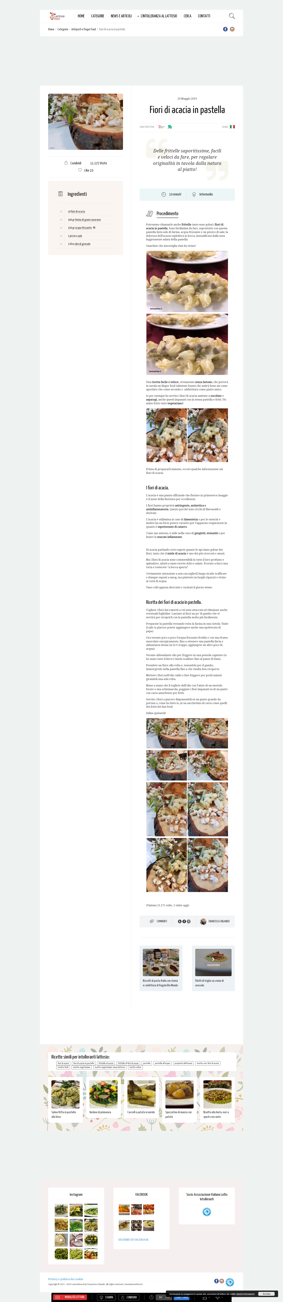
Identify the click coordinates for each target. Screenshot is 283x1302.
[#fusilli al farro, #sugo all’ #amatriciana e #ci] (91, 1255)
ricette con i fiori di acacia (208, 1063)
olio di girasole (82, 244)
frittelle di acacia (106, 1063)
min (168, 1297)
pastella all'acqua (162, 1063)
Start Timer (181, 1297)
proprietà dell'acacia (183, 1063)
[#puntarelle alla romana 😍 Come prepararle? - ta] (76, 1255)
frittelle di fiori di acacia (128, 1063)
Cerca (187, 16)
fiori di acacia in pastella (83, 1063)
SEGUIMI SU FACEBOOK (133, 1239)
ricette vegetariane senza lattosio (110, 1067)
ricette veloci (135, 1067)
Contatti (204, 16)
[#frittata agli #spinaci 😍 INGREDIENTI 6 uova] (76, 1210)
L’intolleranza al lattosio (159, 16)
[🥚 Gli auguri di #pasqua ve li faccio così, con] (91, 1240)
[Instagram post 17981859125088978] (61, 1240)
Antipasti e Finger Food (83, 29)
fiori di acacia (78, 211)
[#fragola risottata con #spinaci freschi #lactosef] (91, 1210)
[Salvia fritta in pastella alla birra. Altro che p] (91, 1225)
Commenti (162, 921)
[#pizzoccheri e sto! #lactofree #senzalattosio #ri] (61, 1210)
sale (80, 236)
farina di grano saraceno (88, 219)
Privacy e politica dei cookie (65, 1279)
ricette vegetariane (81, 1067)
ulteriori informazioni (245, 1294)
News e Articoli (121, 16)
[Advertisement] (141, 61)
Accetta (266, 1293)
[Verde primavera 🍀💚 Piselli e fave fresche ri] (61, 1255)
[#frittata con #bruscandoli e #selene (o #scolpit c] (61, 1225)
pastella (146, 1063)
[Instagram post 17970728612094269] (76, 1240)
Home (81, 16)
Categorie (97, 16)
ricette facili (63, 1067)
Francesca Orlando (219, 921)
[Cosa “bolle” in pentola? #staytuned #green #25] (76, 1225)
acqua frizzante (83, 227)
